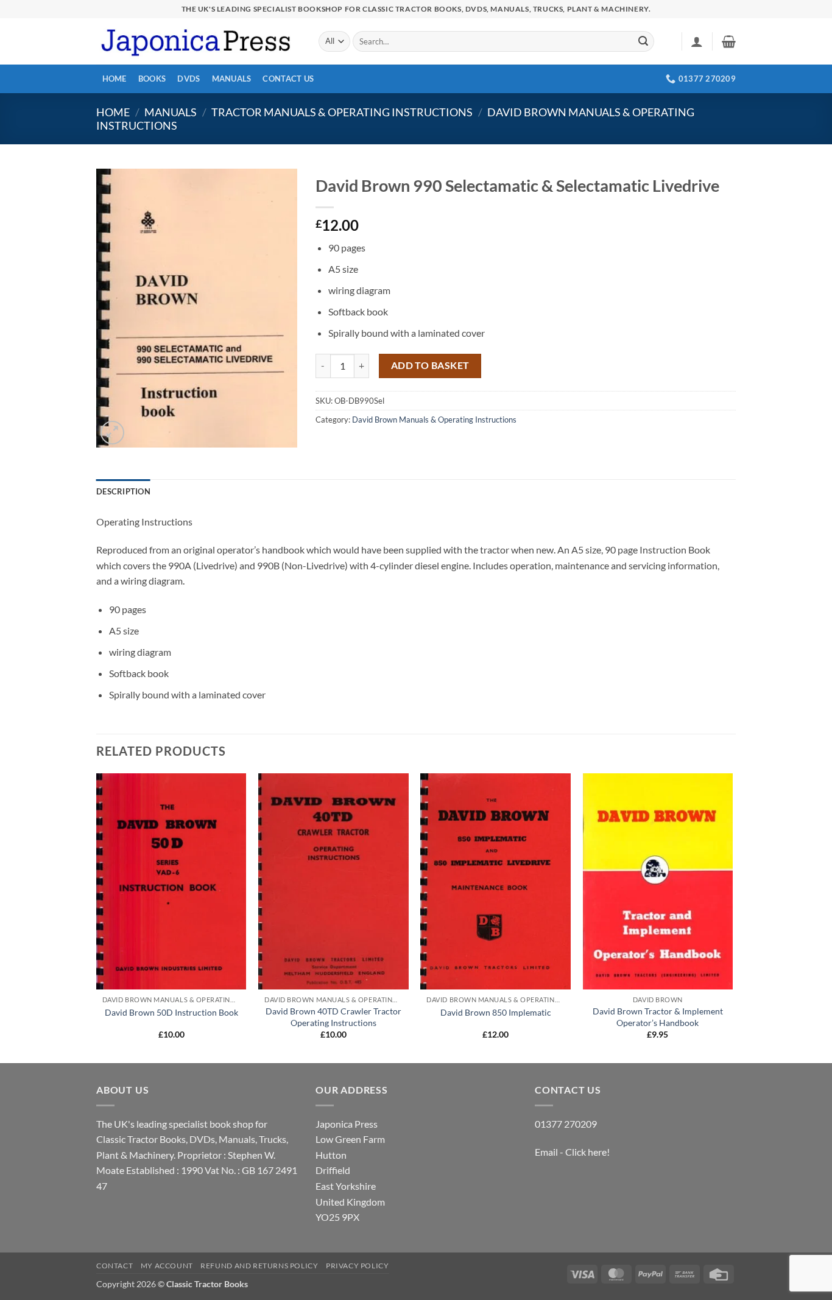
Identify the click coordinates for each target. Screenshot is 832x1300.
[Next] (732, 917)
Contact (114, 1265)
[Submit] (643, 41)
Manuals (232, 78)
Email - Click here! (572, 1152)
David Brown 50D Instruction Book (171, 1012)
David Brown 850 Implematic (495, 1012)
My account (167, 1265)
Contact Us (288, 78)
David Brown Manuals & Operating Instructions (434, 419)
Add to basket (430, 365)
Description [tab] (123, 491)
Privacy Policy (357, 1265)
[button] (697, 41)
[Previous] (97, 917)
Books (152, 78)
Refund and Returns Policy (259, 1265)
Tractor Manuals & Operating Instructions (342, 112)
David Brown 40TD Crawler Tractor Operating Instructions (333, 1017)
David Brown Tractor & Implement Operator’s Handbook (658, 1017)
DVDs (188, 78)
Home (114, 78)
